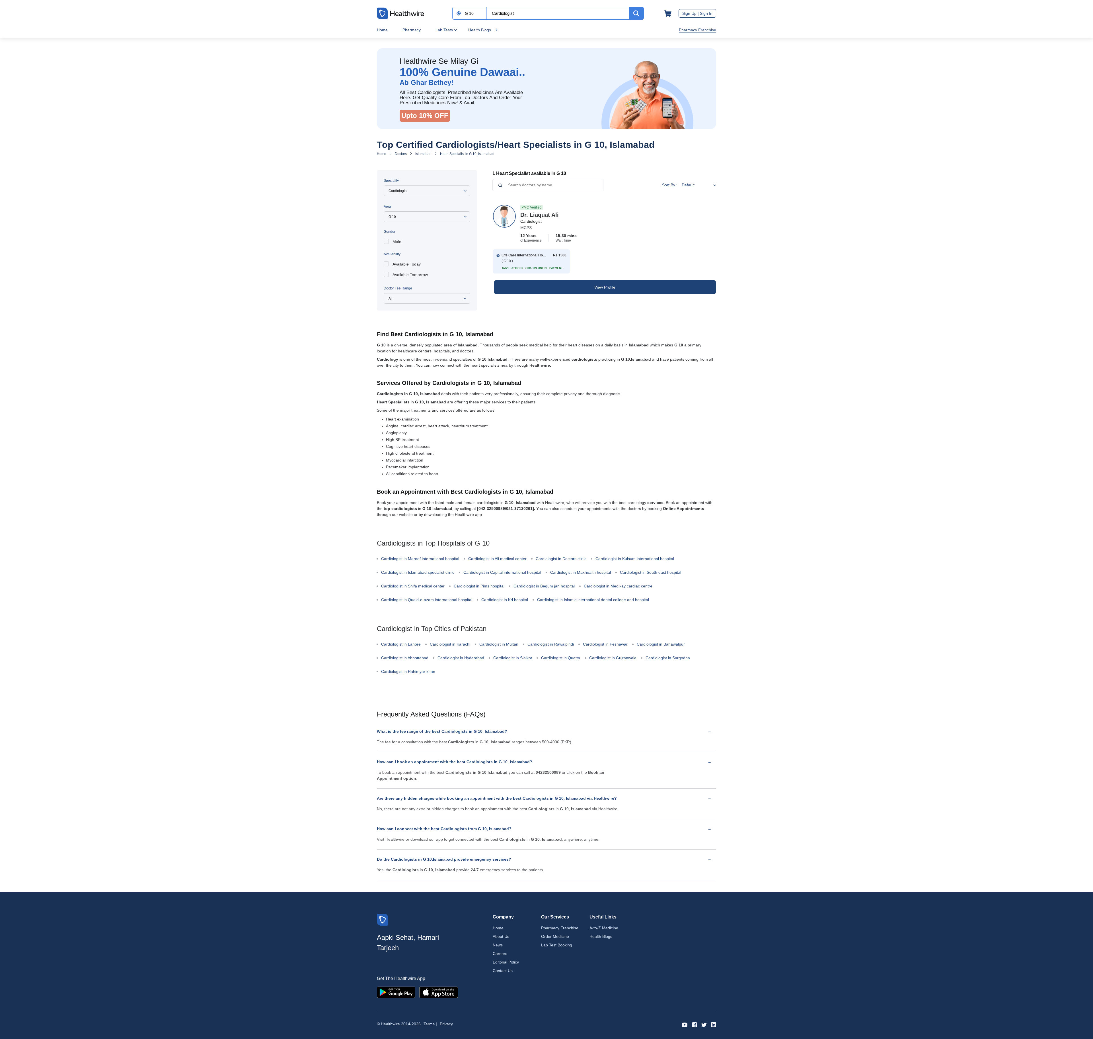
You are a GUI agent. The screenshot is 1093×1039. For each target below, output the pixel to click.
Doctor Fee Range (398, 288)
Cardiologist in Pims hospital (479, 586)
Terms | (430, 1024)
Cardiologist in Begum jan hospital (544, 586)
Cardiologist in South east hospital (650, 572)
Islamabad (423, 154)
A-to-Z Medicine (603, 928)
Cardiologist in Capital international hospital (502, 572)
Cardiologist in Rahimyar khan (408, 671)
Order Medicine (555, 936)
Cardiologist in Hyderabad (460, 658)
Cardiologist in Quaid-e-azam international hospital (426, 599)
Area (387, 207)
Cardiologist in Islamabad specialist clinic (417, 572)
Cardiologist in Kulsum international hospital (634, 558)
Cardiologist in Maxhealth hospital (580, 572)
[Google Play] (396, 991)
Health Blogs (479, 30)
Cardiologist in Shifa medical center (413, 586)
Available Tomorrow (410, 274)
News (498, 945)
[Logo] (382, 919)
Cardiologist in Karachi (450, 644)
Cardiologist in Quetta (560, 658)
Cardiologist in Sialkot (512, 658)
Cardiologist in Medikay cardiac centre (618, 586)
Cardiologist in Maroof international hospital (420, 558)
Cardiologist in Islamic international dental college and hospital (593, 599)
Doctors (401, 154)
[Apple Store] (438, 991)
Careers (500, 953)
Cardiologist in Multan (498, 644)
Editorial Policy (506, 962)
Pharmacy (411, 30)
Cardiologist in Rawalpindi (550, 644)
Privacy (446, 1024)
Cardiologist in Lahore (401, 644)
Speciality (391, 181)
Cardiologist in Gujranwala (612, 658)
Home (382, 30)
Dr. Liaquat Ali (539, 215)
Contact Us (503, 970)
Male (397, 241)
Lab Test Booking (556, 945)
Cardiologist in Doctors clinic (561, 558)
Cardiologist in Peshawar (605, 644)
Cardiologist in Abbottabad (404, 658)
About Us (501, 936)
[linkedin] (713, 1024)
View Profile (604, 287)
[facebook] (694, 1024)
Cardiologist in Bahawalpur (661, 644)
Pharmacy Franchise (697, 30)
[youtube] (685, 1024)
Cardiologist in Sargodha (668, 658)
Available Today (407, 264)
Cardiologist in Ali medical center (497, 558)
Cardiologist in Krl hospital (504, 599)
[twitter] (704, 1024)
